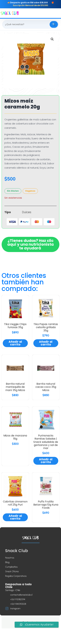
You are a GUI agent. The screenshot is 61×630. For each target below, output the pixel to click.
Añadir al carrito (15, 343)
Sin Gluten (13, 190)
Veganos (30, 190)
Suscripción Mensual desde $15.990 (30, 5)
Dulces (26, 212)
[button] (52, 39)
